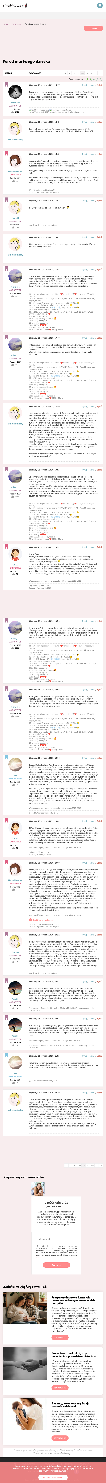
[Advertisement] (53, 45)
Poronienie (16, 24)
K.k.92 (15, 565)
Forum (5, 24)
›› (99, 73)
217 (86, 73)
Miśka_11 (15, 287)
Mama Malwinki (15, 171)
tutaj (37, 1257)
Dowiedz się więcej (58, 1470)
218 (91, 73)
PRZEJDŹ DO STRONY (53, 1477)
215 (78, 73)
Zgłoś (99, 85)
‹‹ (65, 73)
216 (82, 73)
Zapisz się (56, 1265)
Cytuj (84, 85)
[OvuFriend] (15, 7)
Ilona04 (15, 218)
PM (15, 775)
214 (74, 73)
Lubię (91, 85)
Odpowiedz (93, 28)
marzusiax (15, 102)
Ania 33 (15, 999)
